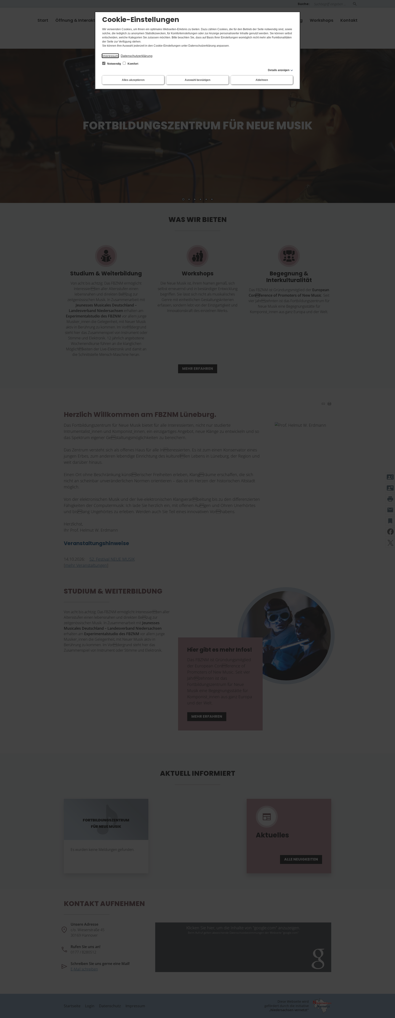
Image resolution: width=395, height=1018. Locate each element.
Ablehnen (262, 80)
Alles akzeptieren (133, 80)
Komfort (132, 63)
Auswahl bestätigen (197, 80)
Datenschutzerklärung (136, 56)
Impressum (110, 56)
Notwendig (114, 63)
